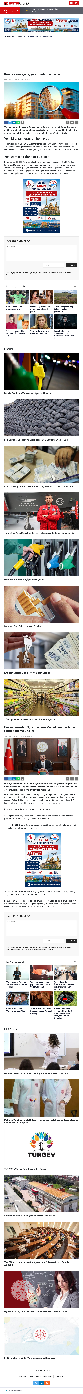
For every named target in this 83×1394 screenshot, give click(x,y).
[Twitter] (10, 122)
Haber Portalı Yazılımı (15, 1391)
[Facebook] (6, 122)
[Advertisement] (41, 56)
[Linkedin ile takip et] (41, 1383)
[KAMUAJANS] (16, 3)
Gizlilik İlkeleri (47, 1376)
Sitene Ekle (59, 1376)
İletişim (38, 1376)
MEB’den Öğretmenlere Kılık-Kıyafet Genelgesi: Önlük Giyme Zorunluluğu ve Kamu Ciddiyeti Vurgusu (46, 10)
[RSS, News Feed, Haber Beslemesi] (47, 1383)
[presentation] (12, 10)
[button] (67, 122)
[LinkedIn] (14, 122)
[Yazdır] (22, 122)
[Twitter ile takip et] (36, 1383)
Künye (31, 1376)
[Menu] (71, 3)
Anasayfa (10, 37)
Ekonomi (20, 37)
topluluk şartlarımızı (23, 272)
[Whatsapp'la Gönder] (18, 122)
